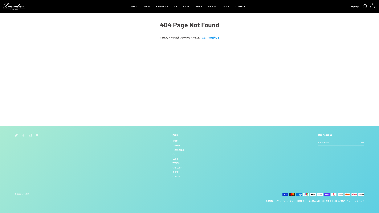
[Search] (365, 6)
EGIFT (186, 6)
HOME (134, 6)
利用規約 (270, 201)
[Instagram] (30, 135)
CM (175, 6)
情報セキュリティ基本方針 (308, 201)
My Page (355, 6)
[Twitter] (16, 135)
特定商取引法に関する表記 (333, 201)
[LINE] (37, 135)
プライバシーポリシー (285, 201)
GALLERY (213, 6)
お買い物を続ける (211, 37)
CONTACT (240, 6)
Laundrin (25, 194)
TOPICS (198, 6)
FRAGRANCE (162, 6)
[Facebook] (23, 135)
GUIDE (227, 6)
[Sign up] (362, 142)
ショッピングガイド (355, 201)
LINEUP (146, 6)
